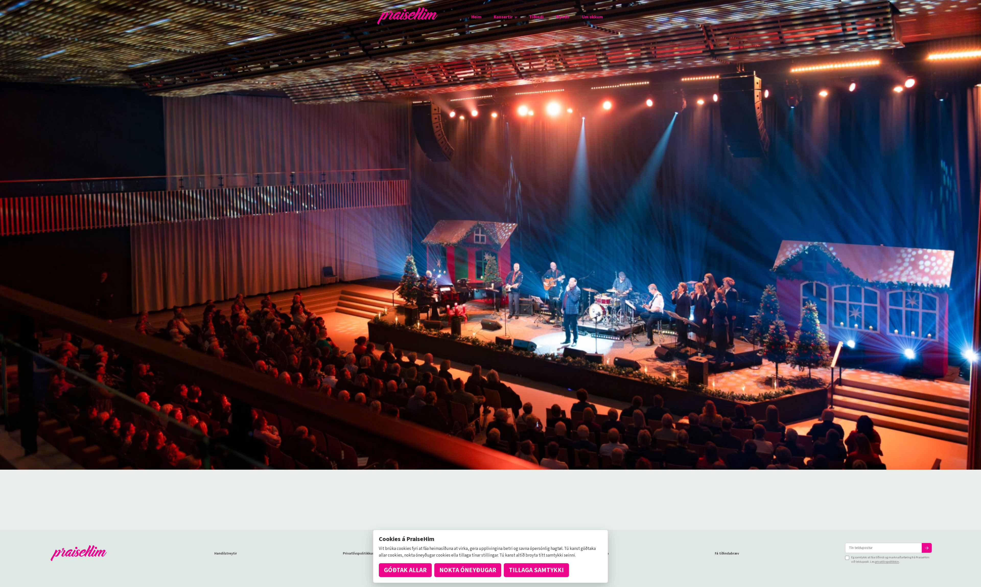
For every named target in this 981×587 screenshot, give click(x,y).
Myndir (563, 17)
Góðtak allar (405, 570)
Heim (476, 17)
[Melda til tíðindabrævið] (927, 548)
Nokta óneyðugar (467, 570)
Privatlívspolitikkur (358, 553)
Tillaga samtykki (536, 570)
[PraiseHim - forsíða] (407, 17)
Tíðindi (536, 17)
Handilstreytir (225, 553)
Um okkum (592, 17)
